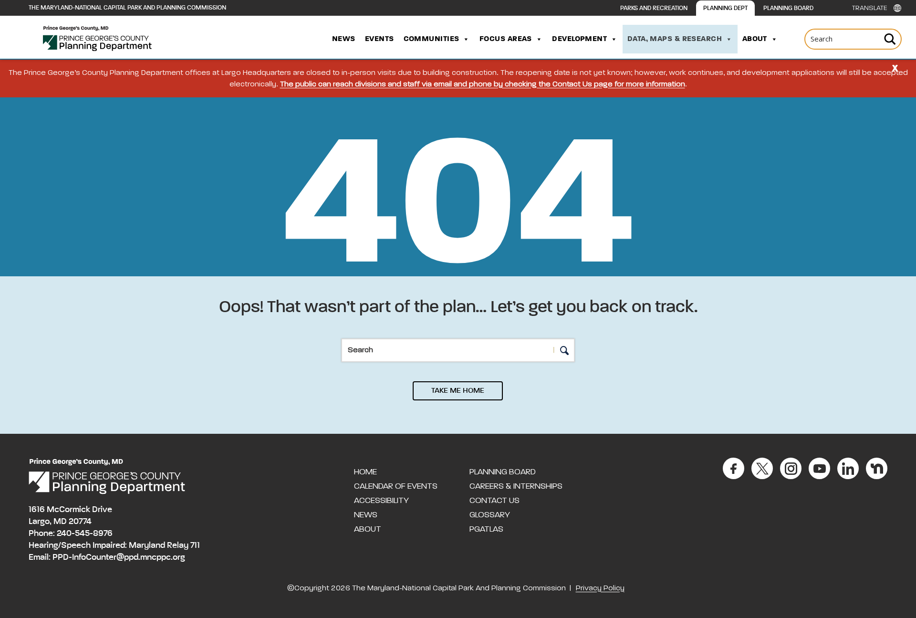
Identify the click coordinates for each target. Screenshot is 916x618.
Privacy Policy (600, 588)
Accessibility (381, 500)
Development (579, 39)
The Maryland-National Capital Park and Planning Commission (127, 8)
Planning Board (788, 8)
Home (365, 472)
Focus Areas (505, 39)
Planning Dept (725, 8)
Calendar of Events (395, 486)
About (754, 39)
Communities (431, 39)
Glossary (489, 515)
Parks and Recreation (653, 8)
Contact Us (494, 500)
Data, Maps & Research (674, 39)
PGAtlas (486, 529)
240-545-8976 (85, 533)
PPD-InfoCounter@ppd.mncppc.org (118, 557)
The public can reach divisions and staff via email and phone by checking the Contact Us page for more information (482, 84)
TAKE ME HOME (457, 391)
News (343, 39)
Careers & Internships (515, 486)
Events (379, 39)
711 (195, 545)
